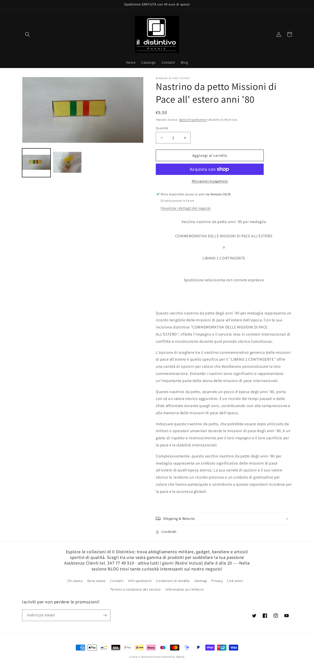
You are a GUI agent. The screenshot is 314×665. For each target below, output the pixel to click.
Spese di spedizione (193, 119)
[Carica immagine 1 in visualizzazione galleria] (36, 162)
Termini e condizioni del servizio (135, 589)
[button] (27, 34)
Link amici (235, 581)
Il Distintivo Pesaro (150, 656)
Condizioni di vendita (173, 581)
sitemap (200, 581)
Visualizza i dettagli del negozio (186, 208)
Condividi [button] (168, 531)
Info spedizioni (140, 581)
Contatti (116, 581)
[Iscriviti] (104, 615)
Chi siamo (75, 581)
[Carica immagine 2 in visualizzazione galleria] (67, 162)
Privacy (216, 581)
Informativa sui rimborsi (185, 589)
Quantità (162, 128)
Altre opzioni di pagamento (210, 181)
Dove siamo (96, 581)
